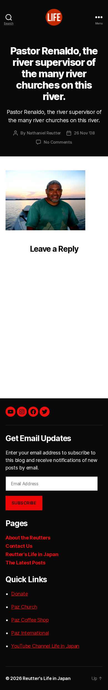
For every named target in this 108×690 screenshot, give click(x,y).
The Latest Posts (25, 563)
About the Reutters (28, 538)
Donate (19, 594)
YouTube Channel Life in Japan (45, 646)
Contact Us (19, 546)
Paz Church (24, 607)
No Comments (58, 142)
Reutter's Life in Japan (47, 678)
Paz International (30, 633)
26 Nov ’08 (84, 133)
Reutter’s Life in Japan (32, 554)
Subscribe (24, 503)
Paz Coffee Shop (30, 620)
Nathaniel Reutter (44, 133)
